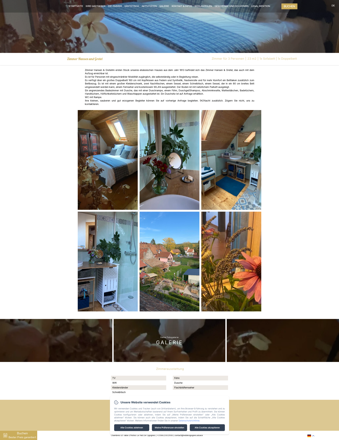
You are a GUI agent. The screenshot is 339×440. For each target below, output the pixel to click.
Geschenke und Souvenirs (232, 6)
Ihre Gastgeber (95, 6)
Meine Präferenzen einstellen (169, 427)
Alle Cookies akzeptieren (207, 427)
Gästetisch (131, 6)
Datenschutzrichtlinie (189, 420)
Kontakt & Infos (182, 6)
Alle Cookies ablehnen (131, 427)
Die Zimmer (115, 6)
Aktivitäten (149, 6)
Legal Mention (260, 6)
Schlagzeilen (203, 6)
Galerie (164, 6)
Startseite (76, 6)
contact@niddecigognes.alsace (189, 435)
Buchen (289, 6)
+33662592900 (165, 435)
